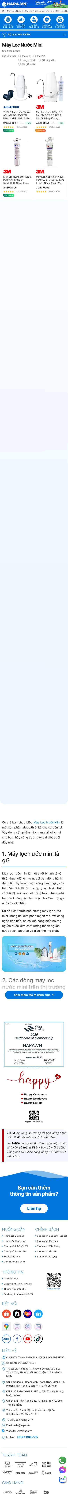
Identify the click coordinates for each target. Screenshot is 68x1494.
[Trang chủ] (3, 11)
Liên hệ (34, 1208)
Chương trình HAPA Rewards (18, 1283)
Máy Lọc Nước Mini (46, 822)
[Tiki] (38, 1313)
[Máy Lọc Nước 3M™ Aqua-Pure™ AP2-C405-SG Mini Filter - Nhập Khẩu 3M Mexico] (50, 151)
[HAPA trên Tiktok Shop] (17, 1313)
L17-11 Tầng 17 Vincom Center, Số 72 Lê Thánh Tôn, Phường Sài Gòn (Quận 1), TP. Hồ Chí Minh (34, 1372)
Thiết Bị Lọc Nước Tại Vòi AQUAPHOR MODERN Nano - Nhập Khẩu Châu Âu (16, 115)
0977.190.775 (27, 1437)
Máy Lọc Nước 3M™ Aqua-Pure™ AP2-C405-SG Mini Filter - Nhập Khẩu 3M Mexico (50, 179)
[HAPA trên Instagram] (15, 1324)
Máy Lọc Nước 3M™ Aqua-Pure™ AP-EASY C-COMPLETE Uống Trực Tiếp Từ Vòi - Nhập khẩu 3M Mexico (17, 179)
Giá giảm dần (29, 64)
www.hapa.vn (24, 1430)
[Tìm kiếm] (56, 4)
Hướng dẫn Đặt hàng (14, 1236)
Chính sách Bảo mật (46, 1251)
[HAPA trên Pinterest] (26, 1324)
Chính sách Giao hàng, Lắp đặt (52, 1236)
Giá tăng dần (48, 60)
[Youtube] (26, 1337)
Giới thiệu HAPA (11, 1278)
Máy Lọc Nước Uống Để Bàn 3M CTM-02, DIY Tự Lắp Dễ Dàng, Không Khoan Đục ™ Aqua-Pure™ (50, 115)
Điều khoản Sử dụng (47, 1256)
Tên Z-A (41, 56)
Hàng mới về (28, 60)
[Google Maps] (4, 1324)
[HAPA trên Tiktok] (36, 1337)
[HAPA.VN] (15, 3)
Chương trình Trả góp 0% (16, 1246)
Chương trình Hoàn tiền (15, 1251)
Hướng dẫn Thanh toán (15, 1241)
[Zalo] (4, 1337)
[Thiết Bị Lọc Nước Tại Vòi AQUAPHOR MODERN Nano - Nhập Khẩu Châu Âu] (17, 87)
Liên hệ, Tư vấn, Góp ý (14, 1261)
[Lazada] (27, 1313)
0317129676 (29, 1362)
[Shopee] (6, 1313)
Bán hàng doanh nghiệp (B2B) (18, 1294)
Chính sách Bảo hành (47, 1241)
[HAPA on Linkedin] (36, 1324)
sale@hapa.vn (22, 1425)
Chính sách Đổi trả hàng (48, 1246)
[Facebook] (15, 1337)
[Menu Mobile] (63, 4)
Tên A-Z (26, 56)
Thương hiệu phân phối (15, 1289)
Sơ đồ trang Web (12, 1256)
